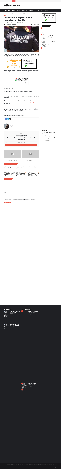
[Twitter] (40, 10)
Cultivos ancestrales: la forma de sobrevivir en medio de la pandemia (51, 133)
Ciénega (13, 10)
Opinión (23, 10)
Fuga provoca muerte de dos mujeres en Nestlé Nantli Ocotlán (33, 312)
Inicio (5, 10)
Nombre (5, 192)
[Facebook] (38, 10)
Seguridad (22, 115)
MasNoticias (16, 115)
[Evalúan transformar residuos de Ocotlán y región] (44, 31)
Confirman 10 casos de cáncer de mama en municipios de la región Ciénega (51, 137)
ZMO (9, 10)
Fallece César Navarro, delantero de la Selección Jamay (32, 384)
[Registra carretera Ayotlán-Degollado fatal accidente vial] (21, 169)
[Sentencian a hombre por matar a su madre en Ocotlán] (44, 51)
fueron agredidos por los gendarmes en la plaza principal (23, 102)
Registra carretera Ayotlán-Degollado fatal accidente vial (21, 174)
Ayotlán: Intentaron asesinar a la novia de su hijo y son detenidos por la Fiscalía (33, 174)
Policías (19, 115)
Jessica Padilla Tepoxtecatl (49, 139)
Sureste (18, 10)
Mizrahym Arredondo (8, 24)
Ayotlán (11, 13)
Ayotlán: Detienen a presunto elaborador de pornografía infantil (9, 174)
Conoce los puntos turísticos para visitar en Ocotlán (33, 390)
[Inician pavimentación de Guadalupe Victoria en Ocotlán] (44, 37)
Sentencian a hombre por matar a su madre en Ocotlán (52, 49)
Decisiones (12, 115)
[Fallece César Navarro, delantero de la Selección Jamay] (24, 386)
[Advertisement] (39, 5)
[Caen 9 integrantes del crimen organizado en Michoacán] (44, 44)
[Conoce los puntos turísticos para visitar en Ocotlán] (24, 425)
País (26, 10)
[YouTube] (42, 10)
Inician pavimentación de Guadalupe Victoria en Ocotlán (52, 35)
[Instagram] (43, 10)
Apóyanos (31, 10)
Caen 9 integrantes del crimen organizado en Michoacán (52, 42)
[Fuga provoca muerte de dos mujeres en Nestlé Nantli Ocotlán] (24, 346)
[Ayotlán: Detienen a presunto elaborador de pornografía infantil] (9, 169)
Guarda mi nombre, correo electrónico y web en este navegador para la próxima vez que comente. (20, 199)
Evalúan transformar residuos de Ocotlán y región (51, 29)
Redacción (47, 135)
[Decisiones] (12, 5)
